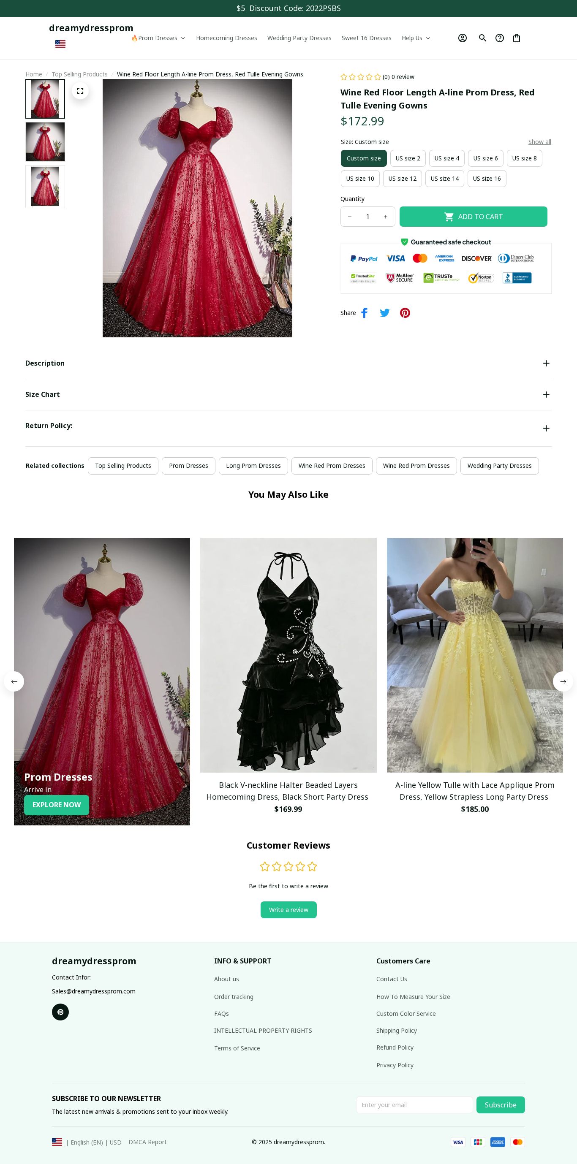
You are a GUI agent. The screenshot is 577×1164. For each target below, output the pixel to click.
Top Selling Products (80, 74)
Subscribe (501, 1105)
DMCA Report (147, 1142)
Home (33, 74)
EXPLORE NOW (57, 804)
